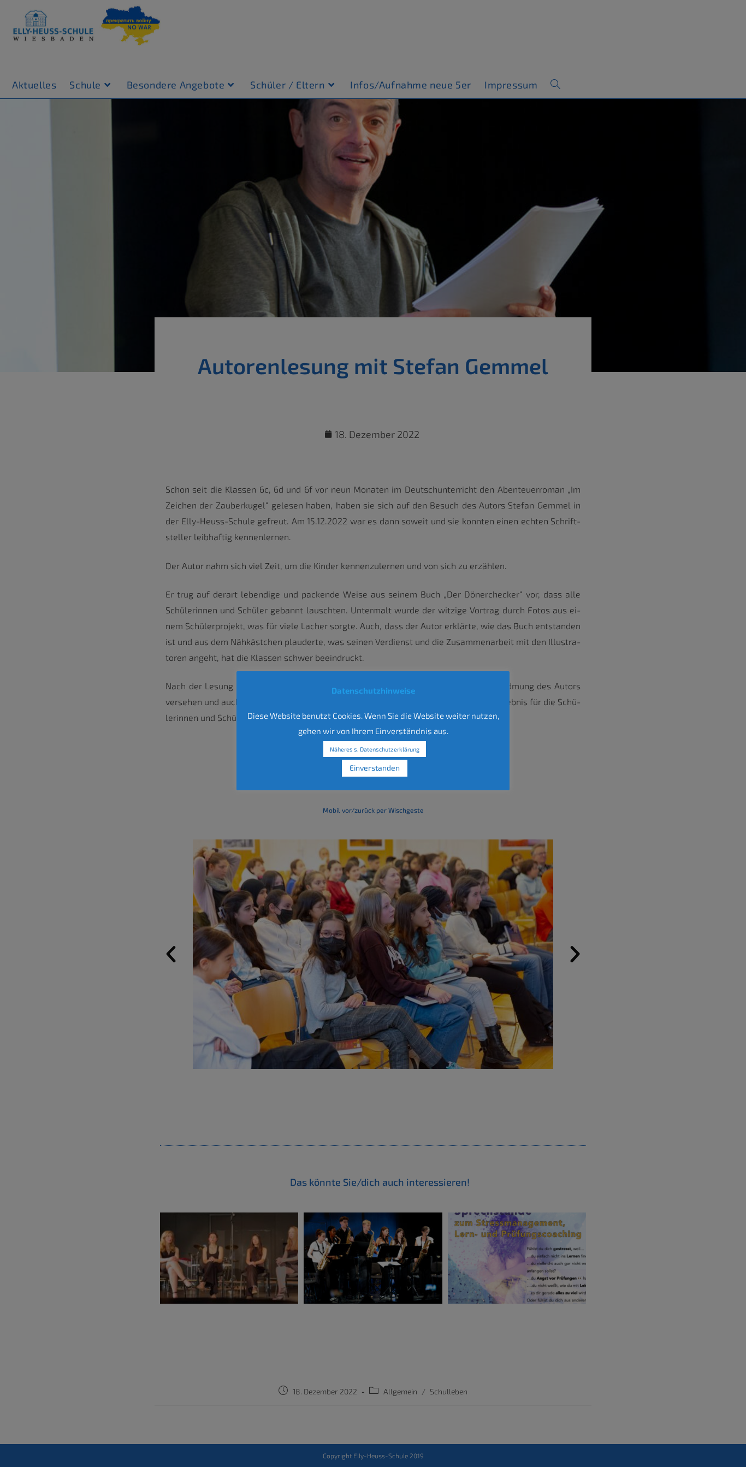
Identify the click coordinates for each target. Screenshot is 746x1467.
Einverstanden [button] (375, 767)
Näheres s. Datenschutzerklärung (374, 749)
